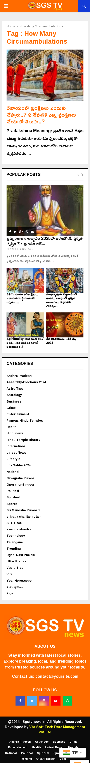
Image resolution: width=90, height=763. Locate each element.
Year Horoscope (19, 580)
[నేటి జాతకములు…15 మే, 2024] (64, 324)
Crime (11, 408)
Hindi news (15, 433)
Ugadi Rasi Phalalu (21, 555)
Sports (12, 504)
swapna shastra (19, 529)
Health (12, 427)
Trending (14, 548)
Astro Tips (15, 388)
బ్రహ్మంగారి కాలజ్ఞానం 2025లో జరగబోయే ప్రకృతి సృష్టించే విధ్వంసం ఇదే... (45, 241)
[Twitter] (32, 701)
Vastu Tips (15, 567)
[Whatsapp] (67, 701)
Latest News (16, 452)
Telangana (15, 542)
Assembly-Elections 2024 (26, 382)
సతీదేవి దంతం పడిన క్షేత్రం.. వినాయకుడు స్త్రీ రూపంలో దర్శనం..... (22, 298)
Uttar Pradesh (17, 561)
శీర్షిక (10, 593)
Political (13, 491)
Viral (10, 574)
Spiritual (13, 497)
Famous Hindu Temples (25, 420)
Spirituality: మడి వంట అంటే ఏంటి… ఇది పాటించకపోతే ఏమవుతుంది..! (25, 342)
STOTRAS (14, 523)
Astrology (14, 395)
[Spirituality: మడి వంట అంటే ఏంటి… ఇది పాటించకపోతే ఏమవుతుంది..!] (25, 324)
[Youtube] (56, 701)
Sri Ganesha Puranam (23, 510)
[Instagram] (44, 701)
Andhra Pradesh (19, 376)
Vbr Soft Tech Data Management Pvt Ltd (57, 729)
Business (14, 401)
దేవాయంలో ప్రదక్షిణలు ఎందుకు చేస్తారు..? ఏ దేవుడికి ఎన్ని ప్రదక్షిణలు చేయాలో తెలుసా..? (41, 115)
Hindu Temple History (23, 440)
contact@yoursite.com (56, 676)
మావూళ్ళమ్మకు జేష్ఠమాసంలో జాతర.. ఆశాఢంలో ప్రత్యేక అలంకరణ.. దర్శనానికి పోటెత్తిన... (61, 300)
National (13, 472)
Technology (16, 535)
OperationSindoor (21, 484)
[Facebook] (20, 701)
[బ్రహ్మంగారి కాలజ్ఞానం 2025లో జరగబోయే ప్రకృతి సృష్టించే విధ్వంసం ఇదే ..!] (45, 210)
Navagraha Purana (21, 478)
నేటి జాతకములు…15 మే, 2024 (61, 341)
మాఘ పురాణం (15, 587)
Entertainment (18, 414)
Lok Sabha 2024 (19, 465)
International (16, 446)
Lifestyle (13, 459)
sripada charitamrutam (24, 516)
